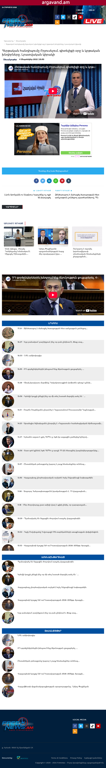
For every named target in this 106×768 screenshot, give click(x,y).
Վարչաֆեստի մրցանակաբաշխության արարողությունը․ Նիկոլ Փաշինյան (53, 686)
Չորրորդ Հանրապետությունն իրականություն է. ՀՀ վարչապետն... (52, 491)
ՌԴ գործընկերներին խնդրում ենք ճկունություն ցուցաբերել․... (51, 369)
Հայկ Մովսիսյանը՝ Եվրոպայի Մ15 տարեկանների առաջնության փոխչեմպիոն (58, 532)
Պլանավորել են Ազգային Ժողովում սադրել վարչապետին (49, 518)
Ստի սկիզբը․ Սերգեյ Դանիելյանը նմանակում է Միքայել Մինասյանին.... (17, 251)
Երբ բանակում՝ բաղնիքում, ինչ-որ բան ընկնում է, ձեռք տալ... (51, 342)
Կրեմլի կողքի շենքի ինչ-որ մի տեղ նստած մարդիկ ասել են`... (51, 396)
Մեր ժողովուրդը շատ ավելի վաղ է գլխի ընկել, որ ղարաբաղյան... (52, 505)
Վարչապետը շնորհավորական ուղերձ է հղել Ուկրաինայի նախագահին (55, 478)
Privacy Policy (76, 758)
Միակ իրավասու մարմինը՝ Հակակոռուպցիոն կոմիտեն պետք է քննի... (55, 383)
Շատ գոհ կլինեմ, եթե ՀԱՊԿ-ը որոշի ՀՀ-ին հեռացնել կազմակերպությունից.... (58, 450)
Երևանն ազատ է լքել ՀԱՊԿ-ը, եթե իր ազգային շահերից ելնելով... (53, 437)
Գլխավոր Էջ (8, 41)
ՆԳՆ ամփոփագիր (30, 355)
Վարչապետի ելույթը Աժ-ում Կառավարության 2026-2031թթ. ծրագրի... (54, 545)
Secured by (7, 758)
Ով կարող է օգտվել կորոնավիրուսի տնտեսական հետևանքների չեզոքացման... (87, 253)
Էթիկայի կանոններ (93, 758)
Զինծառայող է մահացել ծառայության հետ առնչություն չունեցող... (53, 328)
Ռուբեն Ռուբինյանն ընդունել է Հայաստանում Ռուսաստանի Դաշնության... (57, 410)
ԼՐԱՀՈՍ (53, 323)
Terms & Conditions (59, 758)
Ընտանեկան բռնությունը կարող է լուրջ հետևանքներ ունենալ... (52, 464)
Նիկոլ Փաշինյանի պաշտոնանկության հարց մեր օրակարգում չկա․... (51, 251)
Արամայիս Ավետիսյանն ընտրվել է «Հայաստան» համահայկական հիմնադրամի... (60, 423)
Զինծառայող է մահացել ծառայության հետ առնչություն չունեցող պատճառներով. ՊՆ (77, 196)
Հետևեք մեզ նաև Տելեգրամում (53, 171)
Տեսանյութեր (21, 41)
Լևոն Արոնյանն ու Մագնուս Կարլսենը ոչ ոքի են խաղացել (27, 196)
